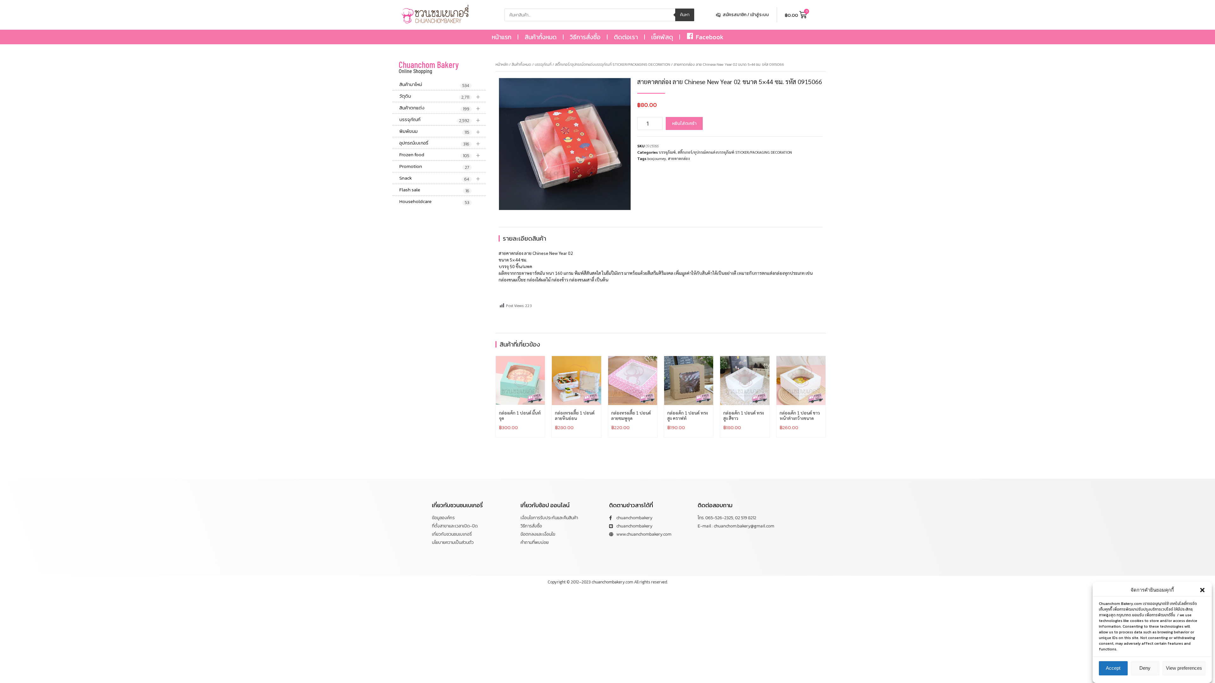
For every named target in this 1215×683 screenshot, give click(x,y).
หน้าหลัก (501, 64)
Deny (1144, 668)
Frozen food (439, 155)
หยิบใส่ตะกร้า (684, 123)
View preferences (1184, 668)
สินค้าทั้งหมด (541, 37)
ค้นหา (684, 14)
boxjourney (656, 158)
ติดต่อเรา (626, 37)
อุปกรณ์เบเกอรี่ (439, 143)
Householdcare (434, 202)
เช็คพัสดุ (662, 37)
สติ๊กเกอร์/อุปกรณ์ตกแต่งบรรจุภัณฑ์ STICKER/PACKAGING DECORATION (612, 64)
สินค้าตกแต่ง (439, 108)
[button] (1202, 590)
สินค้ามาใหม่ (434, 85)
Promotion (434, 167)
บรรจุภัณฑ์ (439, 120)
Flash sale (434, 190)
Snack (439, 178)
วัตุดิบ (439, 96)
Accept (1113, 668)
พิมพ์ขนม (439, 131)
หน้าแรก (501, 37)
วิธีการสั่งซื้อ (585, 37)
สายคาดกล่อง (679, 158)
